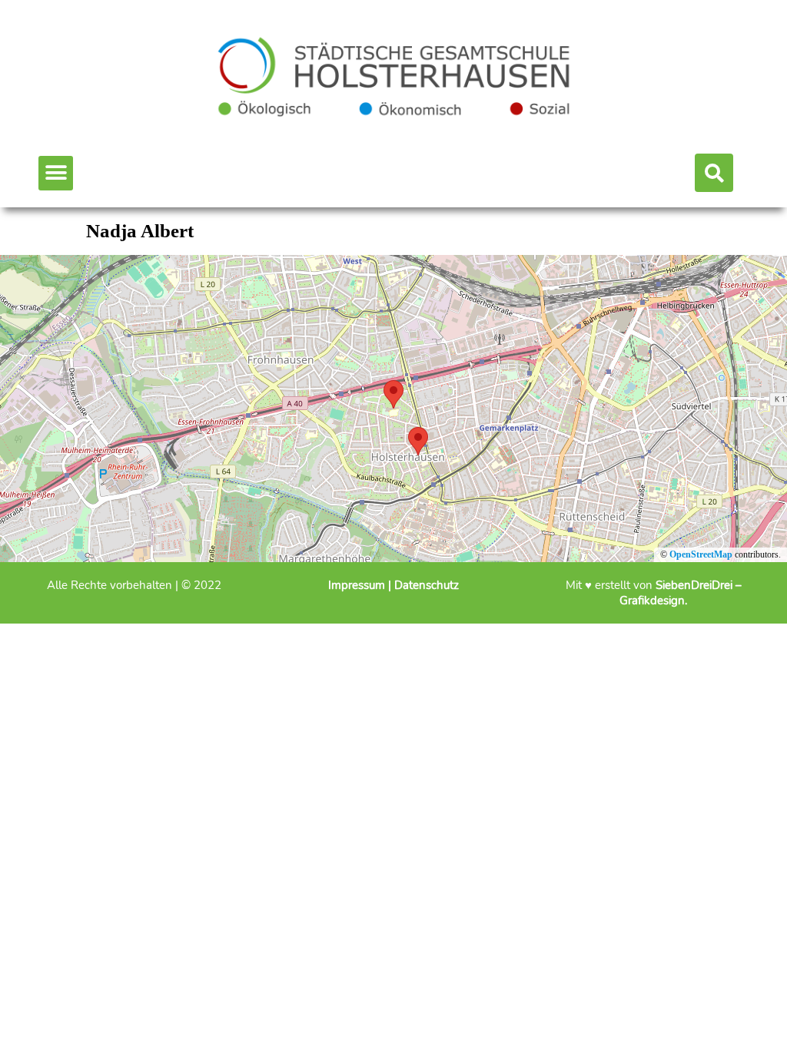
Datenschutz (426, 585)
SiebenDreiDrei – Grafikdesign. (680, 592)
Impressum (358, 585)
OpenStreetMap (700, 554)
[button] (55, 173)
